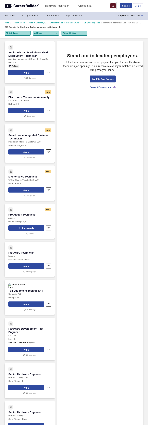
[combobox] (59, 5)
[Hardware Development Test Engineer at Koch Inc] (30, 339)
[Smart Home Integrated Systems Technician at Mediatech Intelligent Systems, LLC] (30, 143)
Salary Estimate (30, 15)
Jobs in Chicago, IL (37, 23)
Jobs (7, 23)
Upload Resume (74, 15)
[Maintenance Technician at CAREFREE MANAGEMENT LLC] (30, 183)
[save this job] (48, 72)
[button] (113, 5)
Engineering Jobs (92, 23)
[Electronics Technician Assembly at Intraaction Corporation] (30, 103)
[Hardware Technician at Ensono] (30, 259)
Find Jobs (10, 15)
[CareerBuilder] (22, 6)
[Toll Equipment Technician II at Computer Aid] (30, 297)
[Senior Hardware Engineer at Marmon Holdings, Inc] (30, 380)
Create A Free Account (101, 87)
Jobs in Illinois (18, 23)
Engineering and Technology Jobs (65, 23)
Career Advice (52, 15)
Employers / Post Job (129, 15)
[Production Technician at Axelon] (30, 221)
